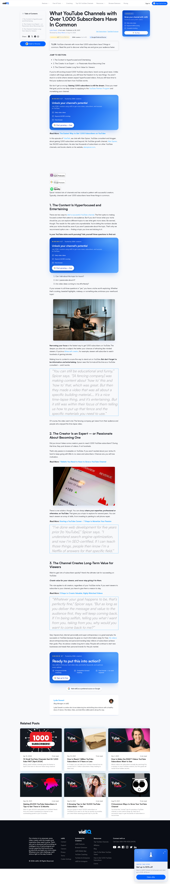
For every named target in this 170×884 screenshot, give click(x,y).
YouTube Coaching (81, 854)
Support (63, 845)
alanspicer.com (89, 147)
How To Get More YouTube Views (102, 853)
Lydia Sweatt (53, 30)
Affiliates (96, 845)
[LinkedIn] (135, 847)
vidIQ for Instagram (81, 861)
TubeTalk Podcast (112, 31)
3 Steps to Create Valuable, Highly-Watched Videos (81, 593)
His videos (113, 638)
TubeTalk (66, 138)
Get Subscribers (101, 31)
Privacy (63, 852)
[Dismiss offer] (165, 851)
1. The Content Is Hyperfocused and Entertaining (72, 60)
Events (96, 864)
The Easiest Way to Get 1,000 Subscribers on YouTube (82, 133)
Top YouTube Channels (101, 842)
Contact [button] (63, 842)
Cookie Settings (66, 859)
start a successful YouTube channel (80, 215)
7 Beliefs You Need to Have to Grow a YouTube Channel (83, 462)
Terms (63, 856)
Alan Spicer (112, 141)
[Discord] (119, 847)
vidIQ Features (80, 844)
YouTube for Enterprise (82, 858)
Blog (95, 849)
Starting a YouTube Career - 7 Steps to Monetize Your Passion (85, 521)
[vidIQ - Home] (5, 3)
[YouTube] (114, 847)
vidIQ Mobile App (80, 851)
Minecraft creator (71, 351)
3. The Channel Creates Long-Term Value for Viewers (74, 67)
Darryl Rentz (61, 32)
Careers (63, 849)
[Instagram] (127, 847)
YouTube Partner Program (99, 88)
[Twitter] (131, 847)
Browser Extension (81, 847)
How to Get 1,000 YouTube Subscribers (103, 859)
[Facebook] (123, 847)
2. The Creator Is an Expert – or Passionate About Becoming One (79, 63)
